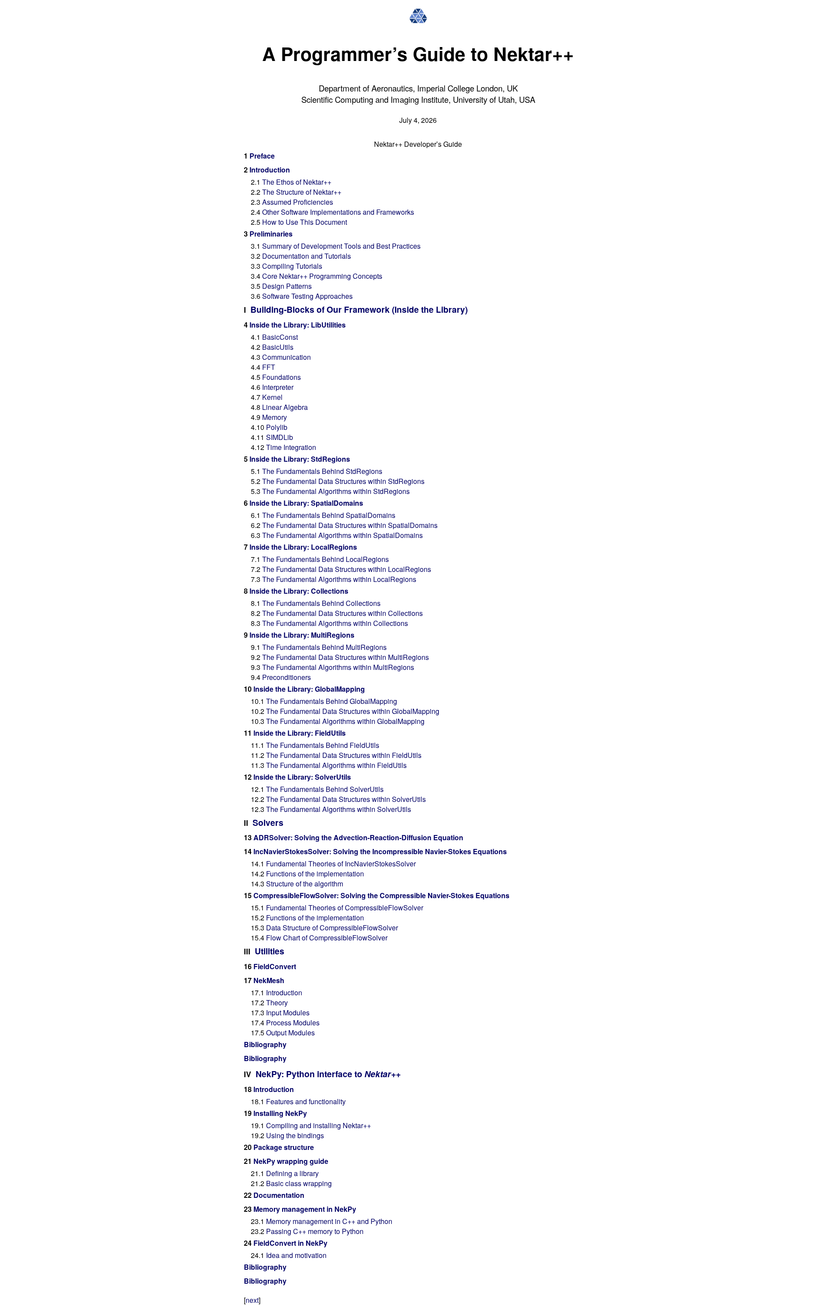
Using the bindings (295, 1135)
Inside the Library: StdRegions (299, 459)
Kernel (272, 397)
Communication (286, 357)
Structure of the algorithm (304, 884)
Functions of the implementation (315, 874)
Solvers (268, 822)
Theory (277, 1002)
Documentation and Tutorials (306, 256)
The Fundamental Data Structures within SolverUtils (346, 799)
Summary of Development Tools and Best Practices (341, 246)
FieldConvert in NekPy (290, 1243)
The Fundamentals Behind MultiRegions (324, 647)
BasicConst (280, 337)
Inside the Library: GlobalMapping (309, 689)
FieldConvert (274, 966)
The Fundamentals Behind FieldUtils (322, 745)
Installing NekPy (280, 1113)
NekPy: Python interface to (328, 1074)
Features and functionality (306, 1101)
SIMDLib (279, 437)
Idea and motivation (296, 1255)
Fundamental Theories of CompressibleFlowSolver (344, 908)
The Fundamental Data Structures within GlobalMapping (352, 711)
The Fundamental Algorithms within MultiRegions (338, 667)
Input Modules (288, 1012)
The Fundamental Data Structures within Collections (342, 613)
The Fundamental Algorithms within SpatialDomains (342, 535)
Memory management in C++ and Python (329, 1221)
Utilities (269, 951)
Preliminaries (271, 234)
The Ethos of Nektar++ (296, 182)
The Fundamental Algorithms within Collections (335, 623)
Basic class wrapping (299, 1183)
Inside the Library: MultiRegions (301, 635)
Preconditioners (286, 677)
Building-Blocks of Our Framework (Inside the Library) (359, 309)
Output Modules (290, 1033)
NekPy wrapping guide (290, 1161)
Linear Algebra (285, 407)
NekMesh (268, 980)
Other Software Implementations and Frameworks (338, 212)
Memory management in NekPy (304, 1209)
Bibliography (265, 1044)
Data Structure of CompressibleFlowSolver (332, 928)
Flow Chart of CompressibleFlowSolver (327, 938)
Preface (262, 156)
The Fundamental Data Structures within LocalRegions (346, 569)
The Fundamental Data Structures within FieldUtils (343, 755)
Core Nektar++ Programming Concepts (322, 276)
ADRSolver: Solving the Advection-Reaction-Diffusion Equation (358, 837)
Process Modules (293, 1023)
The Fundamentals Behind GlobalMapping (331, 701)
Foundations (281, 377)
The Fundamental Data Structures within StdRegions (343, 481)
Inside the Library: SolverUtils (302, 777)
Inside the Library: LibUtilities (297, 325)
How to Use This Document (304, 222)
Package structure (283, 1147)
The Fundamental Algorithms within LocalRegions (339, 579)
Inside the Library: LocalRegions (303, 547)
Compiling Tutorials (292, 266)
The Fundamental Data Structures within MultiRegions (345, 657)
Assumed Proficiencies (297, 202)
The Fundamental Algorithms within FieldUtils (336, 765)
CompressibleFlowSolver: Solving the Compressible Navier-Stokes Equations (381, 895)
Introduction (269, 170)
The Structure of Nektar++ (301, 192)
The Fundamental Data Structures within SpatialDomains (350, 525)
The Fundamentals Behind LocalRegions (325, 559)
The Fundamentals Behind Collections (321, 603)
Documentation (278, 1195)
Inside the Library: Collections (298, 591)
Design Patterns (287, 286)
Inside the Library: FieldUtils (299, 733)
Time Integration (291, 447)
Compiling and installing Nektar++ (318, 1125)
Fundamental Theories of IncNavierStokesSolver (341, 864)
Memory (274, 417)
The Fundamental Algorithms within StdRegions (336, 491)
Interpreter (277, 387)
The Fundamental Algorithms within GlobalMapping (345, 721)
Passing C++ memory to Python (315, 1231)
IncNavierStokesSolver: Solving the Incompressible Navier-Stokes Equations (380, 851)
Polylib (276, 427)
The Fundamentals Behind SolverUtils (325, 789)
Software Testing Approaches (307, 296)
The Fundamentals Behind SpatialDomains (328, 515)
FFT (268, 367)
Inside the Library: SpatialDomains (306, 503)
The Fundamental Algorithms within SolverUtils (338, 809)
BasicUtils (277, 347)
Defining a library (292, 1173)
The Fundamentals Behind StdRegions (322, 471)
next (252, 1300)
